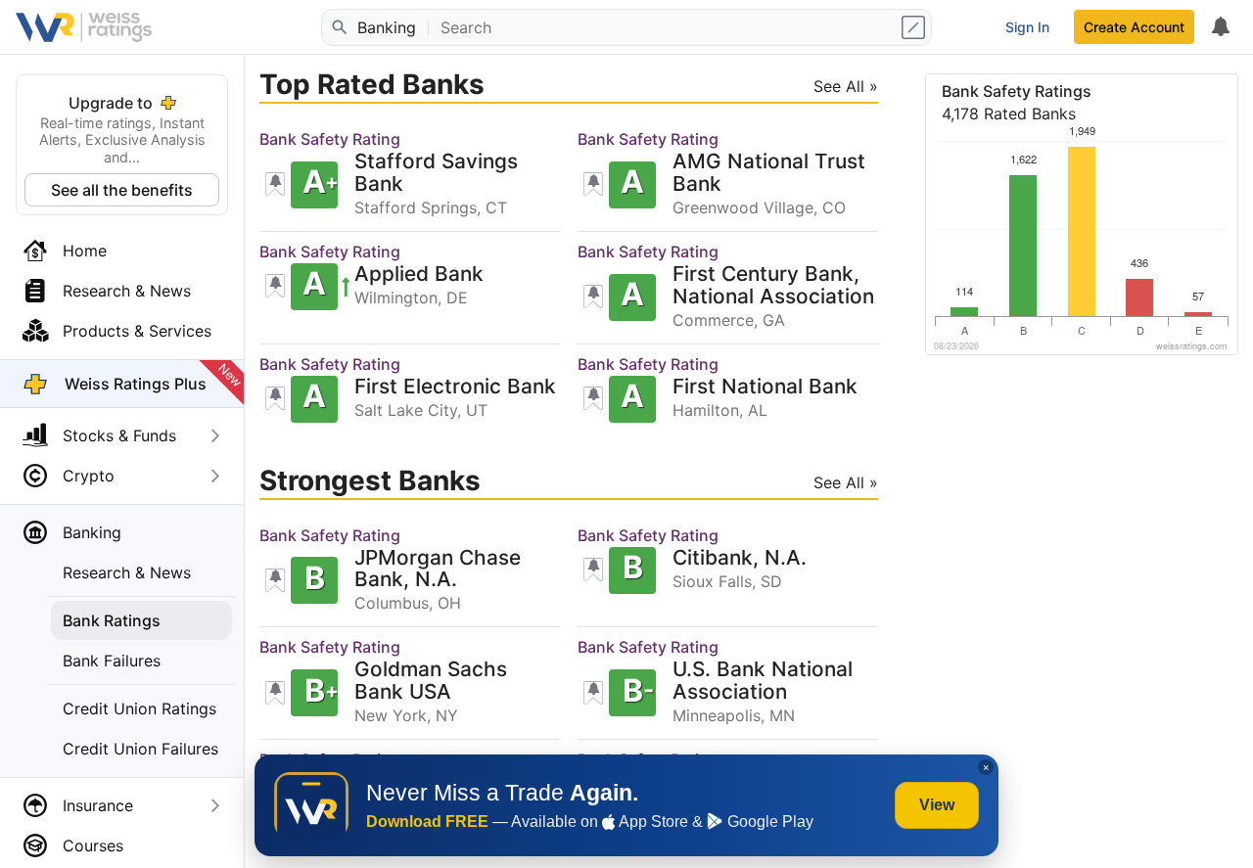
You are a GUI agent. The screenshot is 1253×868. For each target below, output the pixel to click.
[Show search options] (915, 27)
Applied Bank (419, 274)
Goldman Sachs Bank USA (430, 681)
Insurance (98, 805)
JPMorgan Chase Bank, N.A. (437, 569)
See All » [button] (845, 86)
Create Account (1134, 27)
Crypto (89, 475)
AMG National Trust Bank (769, 173)
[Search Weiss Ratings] (337, 27)
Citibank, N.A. (740, 558)
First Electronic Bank (455, 387)
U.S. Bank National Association (763, 681)
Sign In (1027, 27)
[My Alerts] (1219, 27)
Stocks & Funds (119, 435)
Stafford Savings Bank (436, 173)
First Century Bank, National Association (773, 285)
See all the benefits (122, 190)
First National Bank (765, 387)
